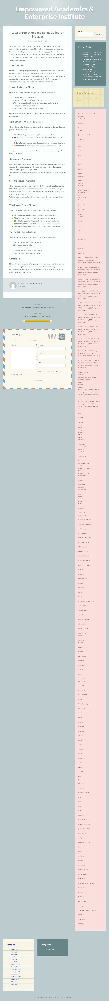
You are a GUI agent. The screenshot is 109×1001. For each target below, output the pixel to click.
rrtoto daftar (82, 192)
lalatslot (80, 460)
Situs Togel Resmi (83, 190)
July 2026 (14, 952)
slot (79, 146)
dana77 (80, 735)
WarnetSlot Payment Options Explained (38, 314)
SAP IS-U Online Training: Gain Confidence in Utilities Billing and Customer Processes (92, 54)
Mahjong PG (82, 624)
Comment (14, 345)
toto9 (80, 717)
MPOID (80, 435)
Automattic (70, 997)
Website (41, 362)
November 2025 (16, 972)
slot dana (81, 574)
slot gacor (81, 430)
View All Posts (23, 286)
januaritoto (81, 681)
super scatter (82, 489)
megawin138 (82, 239)
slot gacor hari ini (83, 473)
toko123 (80, 815)
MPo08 (80, 437)
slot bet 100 (82, 515)
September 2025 (16, 977)
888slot (80, 432)
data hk (80, 382)
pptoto (80, 195)
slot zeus (81, 665)
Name (41, 345)
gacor (80, 169)
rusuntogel (81, 425)
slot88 (80, 413)
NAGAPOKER (82, 695)
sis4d (80, 130)
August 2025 (15, 979)
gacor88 (80, 779)
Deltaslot (81, 212)
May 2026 (14, 957)
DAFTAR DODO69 (84, 560)
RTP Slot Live (82, 833)
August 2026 (15, 949)
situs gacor (81, 569)
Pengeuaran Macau (84, 869)
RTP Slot (81, 856)
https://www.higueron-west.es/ (87, 704)
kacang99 (81, 674)
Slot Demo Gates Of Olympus (87, 910)
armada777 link (83, 679)
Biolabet (47, 52)
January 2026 (15, 967)
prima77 (81, 583)
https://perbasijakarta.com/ (86, 601)
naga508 (81, 783)
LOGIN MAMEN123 (84, 533)
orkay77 (80, 501)
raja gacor (81, 660)
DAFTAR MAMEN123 (85, 519)
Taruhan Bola (82, 633)
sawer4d (81, 176)
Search (80, 31)
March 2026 (14, 962)
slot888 (80, 248)
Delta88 (80, 128)
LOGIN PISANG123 (84, 542)
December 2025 (16, 969)
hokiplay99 (81, 204)
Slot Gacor (81, 878)
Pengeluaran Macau (84, 824)
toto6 (80, 713)
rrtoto (80, 221)
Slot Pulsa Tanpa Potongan (86, 883)
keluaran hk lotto (83, 463)
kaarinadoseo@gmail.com (35, 283)
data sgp (81, 906)
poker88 (81, 185)
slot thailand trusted (84, 524)
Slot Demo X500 (85, 829)
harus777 (81, 496)
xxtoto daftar (82, 197)
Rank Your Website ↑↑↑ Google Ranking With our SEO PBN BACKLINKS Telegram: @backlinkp (89, 260)
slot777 (80, 744)
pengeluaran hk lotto (84, 468)
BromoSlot (81, 253)
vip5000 (80, 217)
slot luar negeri (83, 529)
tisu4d (80, 173)
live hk (80, 592)
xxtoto (80, 230)
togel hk (80, 470)
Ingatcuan (81, 200)
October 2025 (15, 974)
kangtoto (81, 116)
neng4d (80, 183)
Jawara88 (81, 422)
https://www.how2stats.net (86, 114)
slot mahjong (82, 444)
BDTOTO (81, 440)
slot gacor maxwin (83, 792)
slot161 (80, 669)
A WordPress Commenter (84, 98)
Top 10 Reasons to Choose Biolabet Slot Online (37, 305)
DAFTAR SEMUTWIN (85, 556)
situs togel (81, 484)
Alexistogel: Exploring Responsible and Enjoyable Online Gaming (91, 66)
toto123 (80, 503)
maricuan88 (82, 446)
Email (41, 354)
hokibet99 (81, 690)
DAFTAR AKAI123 (84, 565)
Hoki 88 (80, 123)
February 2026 (15, 964)
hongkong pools (83, 578)
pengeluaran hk (83, 372)
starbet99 (81, 686)
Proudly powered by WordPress (43, 997)
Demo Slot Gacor (83, 819)
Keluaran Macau (83, 551)
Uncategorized (49, 949)
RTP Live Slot (82, 892)
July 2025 (14, 981)
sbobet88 (81, 139)
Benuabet (81, 449)
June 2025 (14, 984)
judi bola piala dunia (84, 135)
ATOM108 (81, 451)
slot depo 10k (82, 512)
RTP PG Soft (82, 865)
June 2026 (14, 954)
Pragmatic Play (83, 628)
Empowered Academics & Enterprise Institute (54, 12)
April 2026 (14, 959)
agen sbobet (82, 656)
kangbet (80, 740)
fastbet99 (81, 722)
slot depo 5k (82, 118)
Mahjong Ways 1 (83, 547)
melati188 (81, 758)
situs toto (81, 374)
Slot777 (80, 418)
